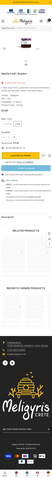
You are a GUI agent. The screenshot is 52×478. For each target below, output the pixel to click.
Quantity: (6, 132)
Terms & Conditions (25, 162)
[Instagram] (12, 363)
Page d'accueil (7, 28)
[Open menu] (3, 21)
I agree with (10, 162)
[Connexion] (41, 21)
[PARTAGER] (49, 156)
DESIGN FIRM (31, 448)
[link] (13, 271)
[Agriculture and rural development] (26, 11)
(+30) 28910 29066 (16, 349)
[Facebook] (5, 363)
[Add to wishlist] (43, 155)
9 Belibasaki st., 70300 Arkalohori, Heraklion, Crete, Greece (27, 344)
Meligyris (14, 95)
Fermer (50, 2)
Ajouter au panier (21, 155)
